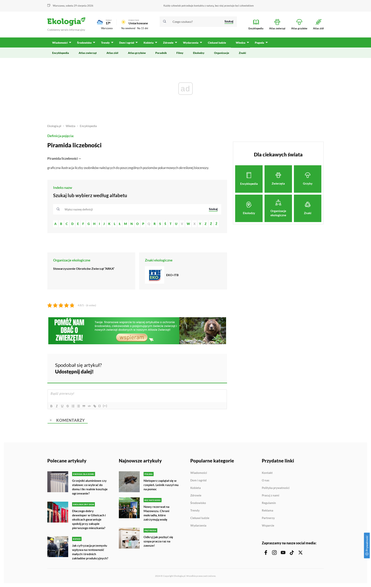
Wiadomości (198, 472)
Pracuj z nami (270, 495)
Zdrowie (195, 495)
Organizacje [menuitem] (221, 52)
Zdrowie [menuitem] (168, 42)
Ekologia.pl (54, 126)
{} (99, 405)
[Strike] (67, 406)
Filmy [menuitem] (179, 52)
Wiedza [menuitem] (240, 42)
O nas (265, 480)
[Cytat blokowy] (84, 406)
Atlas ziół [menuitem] (112, 52)
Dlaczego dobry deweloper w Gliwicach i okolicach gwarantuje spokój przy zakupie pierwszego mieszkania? (89, 519)
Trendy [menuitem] (105, 42)
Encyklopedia (88, 126)
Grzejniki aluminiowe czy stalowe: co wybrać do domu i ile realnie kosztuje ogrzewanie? (90, 487)
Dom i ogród (198, 480)
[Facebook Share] (194, 367)
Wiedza (70, 126)
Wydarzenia (198, 525)
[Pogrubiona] (51, 406)
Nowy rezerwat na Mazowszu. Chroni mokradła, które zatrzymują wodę (156, 513)
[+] (105, 405)
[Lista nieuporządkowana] (78, 406)
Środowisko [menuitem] (84, 42)
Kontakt (267, 472)
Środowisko (198, 503)
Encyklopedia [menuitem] (60, 52)
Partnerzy (268, 518)
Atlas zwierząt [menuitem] (88, 52)
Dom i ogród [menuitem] (126, 42)
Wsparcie (268, 525)
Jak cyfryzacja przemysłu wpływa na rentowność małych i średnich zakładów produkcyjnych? (90, 552)
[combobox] (134, 209)
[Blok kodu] (89, 406)
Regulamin (269, 503)
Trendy (195, 510)
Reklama (267, 510)
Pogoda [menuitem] (259, 42)
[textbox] (80, 209)
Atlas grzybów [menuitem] (137, 52)
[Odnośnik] (94, 406)
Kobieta (195, 487)
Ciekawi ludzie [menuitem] (217, 42)
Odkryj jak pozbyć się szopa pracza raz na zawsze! (158, 541)
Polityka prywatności (275, 487)
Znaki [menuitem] (242, 52)
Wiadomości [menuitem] (60, 42)
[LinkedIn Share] (214, 367)
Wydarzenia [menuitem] (190, 42)
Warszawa (107, 28)
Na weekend (128, 28)
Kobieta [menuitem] (149, 42)
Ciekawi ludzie (199, 518)
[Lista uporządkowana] (73, 406)
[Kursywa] (57, 406)
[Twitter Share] (204, 367)
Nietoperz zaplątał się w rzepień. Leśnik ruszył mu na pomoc (161, 485)
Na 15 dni (142, 28)
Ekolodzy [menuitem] (198, 52)
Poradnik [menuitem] (161, 52)
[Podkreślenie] (62, 406)
